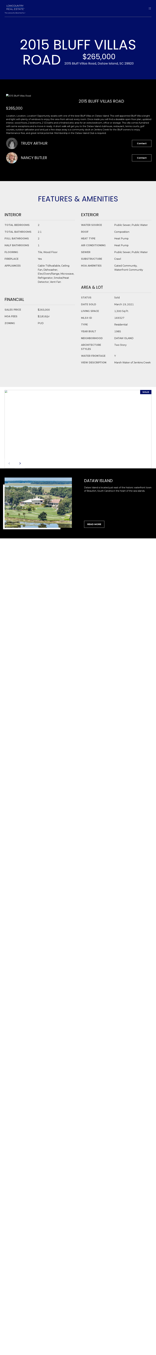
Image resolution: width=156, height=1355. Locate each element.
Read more (94, 524)
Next (20, 463)
